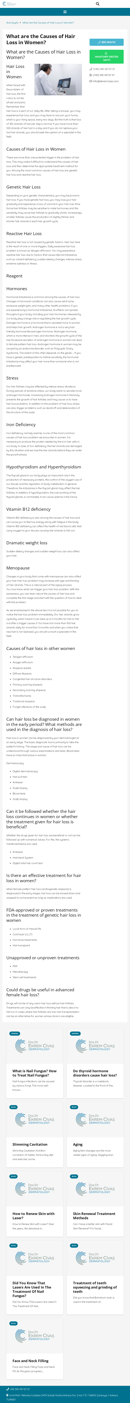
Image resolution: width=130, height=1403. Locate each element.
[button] (97, 4)
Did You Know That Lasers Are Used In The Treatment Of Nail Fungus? (32, 1289)
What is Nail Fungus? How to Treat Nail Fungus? (35, 1073)
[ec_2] (9, 4)
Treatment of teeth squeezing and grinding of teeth (95, 1287)
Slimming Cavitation (30, 1144)
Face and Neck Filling (30, 1360)
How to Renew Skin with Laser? (33, 1215)
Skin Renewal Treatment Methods (94, 1215)
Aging (77, 1144)
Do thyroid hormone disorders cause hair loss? (95, 1073)
